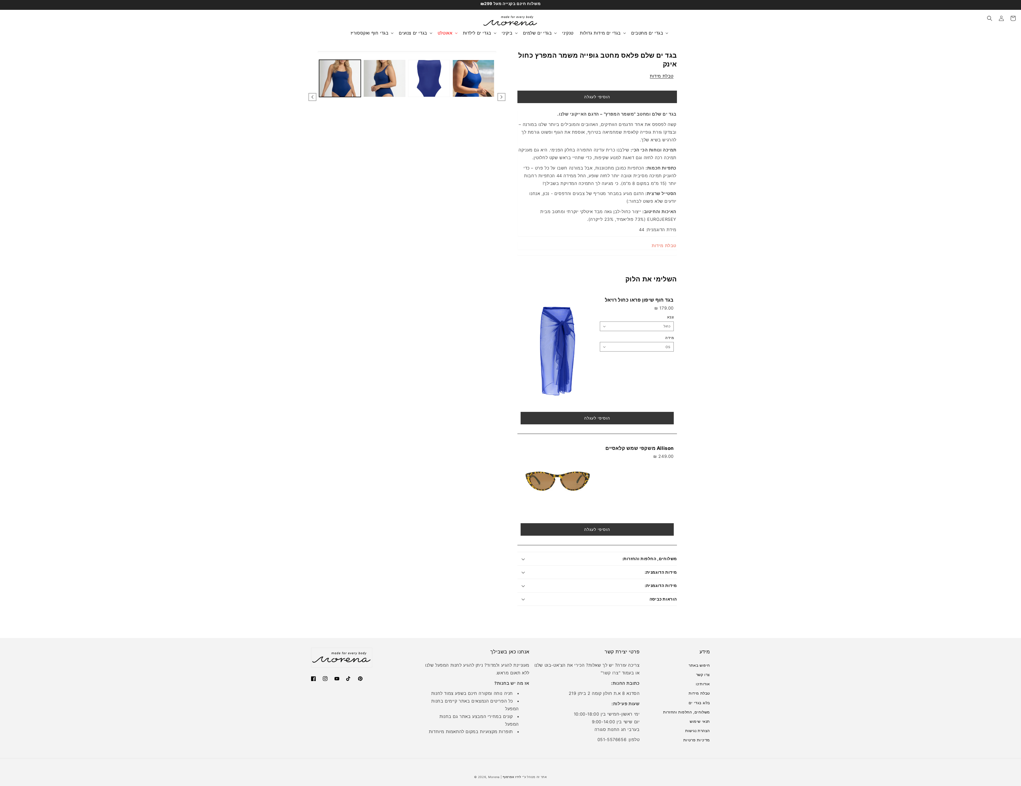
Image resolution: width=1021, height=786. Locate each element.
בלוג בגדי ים (699, 702)
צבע (670, 317)
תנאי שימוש (700, 721)
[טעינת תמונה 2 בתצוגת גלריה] (384, 78)
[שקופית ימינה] (501, 97)
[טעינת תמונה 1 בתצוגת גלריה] (340, 78)
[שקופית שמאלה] (312, 97)
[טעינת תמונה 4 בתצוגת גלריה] (473, 78)
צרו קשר (703, 674)
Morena (494, 777)
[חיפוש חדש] (989, 18)
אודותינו (703, 684)
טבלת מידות (661, 76)
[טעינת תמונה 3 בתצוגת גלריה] (429, 78)
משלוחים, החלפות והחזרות (686, 712)
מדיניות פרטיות (696, 740)
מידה (669, 338)
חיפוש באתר (699, 665)
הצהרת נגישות (697, 730)
